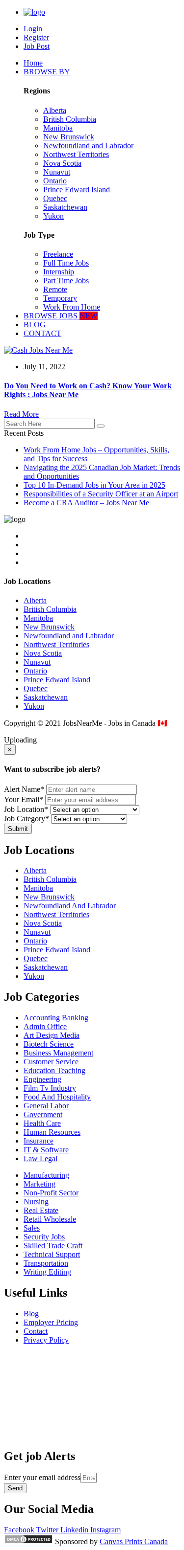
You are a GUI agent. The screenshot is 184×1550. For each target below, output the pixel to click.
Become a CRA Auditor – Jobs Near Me (86, 502)
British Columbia (69, 119)
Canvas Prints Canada (134, 1541)
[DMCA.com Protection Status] (28, 1541)
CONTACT (42, 333)
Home (33, 63)
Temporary (60, 298)
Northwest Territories (76, 154)
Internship (58, 272)
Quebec (55, 198)
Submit (18, 828)
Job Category (26, 818)
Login (33, 28)
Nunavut (56, 172)
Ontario (55, 181)
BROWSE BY (47, 71)
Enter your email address (42, 1477)
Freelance (58, 254)
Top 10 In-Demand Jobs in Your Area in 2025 (94, 485)
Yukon (53, 216)
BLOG (35, 324)
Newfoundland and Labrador (88, 145)
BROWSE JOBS (61, 316)
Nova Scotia (62, 163)
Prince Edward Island (76, 189)
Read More (21, 414)
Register (36, 37)
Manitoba (58, 128)
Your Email (23, 799)
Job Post (37, 46)
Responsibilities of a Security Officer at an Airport (101, 494)
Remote (55, 289)
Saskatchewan (65, 207)
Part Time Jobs (66, 280)
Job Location (26, 809)
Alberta (54, 110)
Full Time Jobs (66, 263)
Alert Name (24, 789)
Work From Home (71, 307)
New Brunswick (68, 137)
